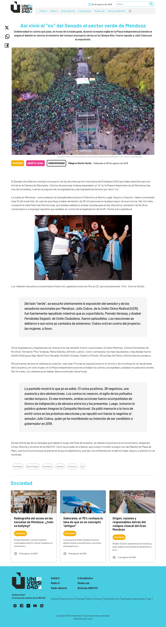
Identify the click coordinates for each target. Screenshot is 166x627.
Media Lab (99, 10)
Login (149, 598)
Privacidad (79, 598)
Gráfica (89, 598)
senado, (60, 466)
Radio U (54, 10)
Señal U (43, 10)
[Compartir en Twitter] (7, 27)
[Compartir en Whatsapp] (7, 36)
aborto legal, (33, 466)
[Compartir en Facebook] (7, 45)
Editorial (54, 598)
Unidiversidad (56, 163)
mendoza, (47, 466)
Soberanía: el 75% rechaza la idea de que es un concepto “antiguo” (83, 522)
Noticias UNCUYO (116, 10)
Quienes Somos (67, 598)
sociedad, (17, 466)
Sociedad (17, 163)
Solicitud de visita (111, 598)
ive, (82, 466)
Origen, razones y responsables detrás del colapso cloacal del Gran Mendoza (129, 523)
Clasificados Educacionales (133, 598)
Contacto (98, 598)
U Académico (84, 10)
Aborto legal (35, 163)
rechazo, (72, 466)
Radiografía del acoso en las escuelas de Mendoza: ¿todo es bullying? (33, 522)
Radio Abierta (68, 10)
